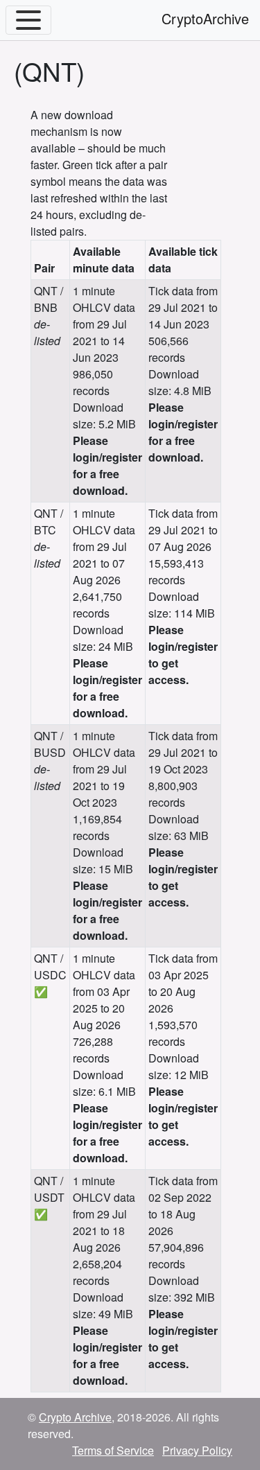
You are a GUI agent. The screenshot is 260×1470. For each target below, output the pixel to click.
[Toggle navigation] (28, 20)
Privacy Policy (197, 1450)
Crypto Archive (75, 1417)
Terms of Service (113, 1450)
